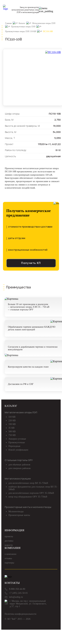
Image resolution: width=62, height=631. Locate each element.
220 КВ (12, 420)
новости (9, 545)
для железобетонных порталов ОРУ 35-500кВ (31, 493)
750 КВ (12, 435)
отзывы (8, 558)
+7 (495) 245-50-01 (18, 593)
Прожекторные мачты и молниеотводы (28, 507)
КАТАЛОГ (11, 405)
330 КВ (12, 424)
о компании (10, 554)
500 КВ (12, 431)
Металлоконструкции (18, 478)
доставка (9, 541)
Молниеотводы (15, 511)
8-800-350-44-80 (17, 589)
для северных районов (19, 468)
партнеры (9, 562)
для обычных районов (19, 464)
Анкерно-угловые (17, 439)
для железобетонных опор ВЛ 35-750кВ (28, 483)
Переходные (14, 446)
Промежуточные (16, 442)
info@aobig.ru (16, 597)
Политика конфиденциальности (20, 614)
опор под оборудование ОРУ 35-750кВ (27, 496)
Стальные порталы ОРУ (19, 460)
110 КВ (11, 417)
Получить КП (31, 263)
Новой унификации (18, 450)
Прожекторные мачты (19, 515)
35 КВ (11, 428)
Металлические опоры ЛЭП (21, 412)
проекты (9, 536)
